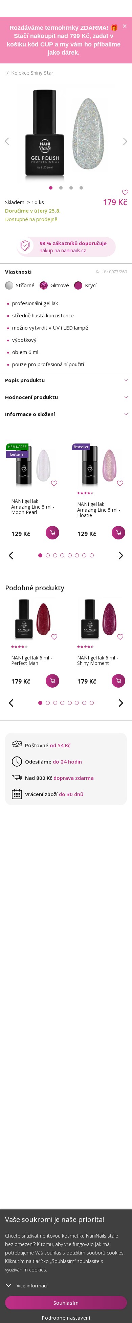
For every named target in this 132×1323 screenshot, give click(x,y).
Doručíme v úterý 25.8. (33, 210)
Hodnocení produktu (31, 397)
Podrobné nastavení (66, 1318)
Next (125, 141)
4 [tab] (81, 188)
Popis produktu (25, 380)
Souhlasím (66, 1302)
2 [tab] (61, 188)
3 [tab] (71, 188)
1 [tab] (50, 188)
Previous (7, 141)
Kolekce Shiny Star (32, 73)
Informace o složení (30, 414)
